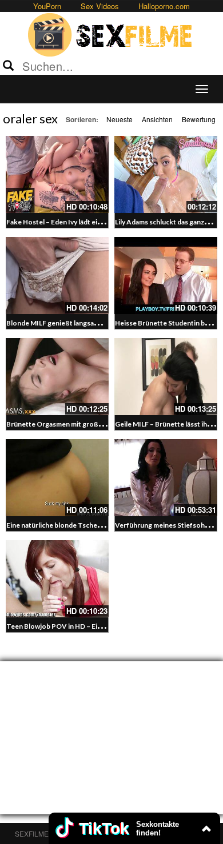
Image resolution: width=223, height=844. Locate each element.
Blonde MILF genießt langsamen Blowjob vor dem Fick (91, 323)
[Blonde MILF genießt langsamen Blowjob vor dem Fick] (57, 275)
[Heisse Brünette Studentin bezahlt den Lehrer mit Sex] (165, 275)
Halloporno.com (164, 6)
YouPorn (47, 6)
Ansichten (157, 119)
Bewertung (199, 119)
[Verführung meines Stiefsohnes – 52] (165, 477)
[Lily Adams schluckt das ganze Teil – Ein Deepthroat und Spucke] (165, 174)
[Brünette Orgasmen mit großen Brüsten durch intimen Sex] (57, 376)
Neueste (119, 119)
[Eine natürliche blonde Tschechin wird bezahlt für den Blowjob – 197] (57, 477)
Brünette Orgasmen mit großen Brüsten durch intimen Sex (98, 424)
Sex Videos (100, 6)
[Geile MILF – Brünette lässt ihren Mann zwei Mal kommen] (165, 376)
